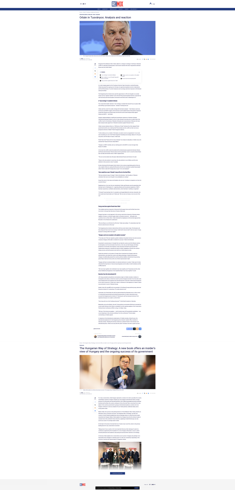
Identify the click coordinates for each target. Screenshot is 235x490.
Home (81, 12)
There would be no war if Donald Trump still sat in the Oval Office (109, 78)
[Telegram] (85, 3)
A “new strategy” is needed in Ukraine (108, 75)
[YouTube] (84, 3)
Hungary (90, 14)
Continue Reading (117, 473)
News (94, 14)
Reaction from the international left (129, 78)
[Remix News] (117, 4)
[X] (82, 3)
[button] (136, 488)
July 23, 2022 (123, 203)
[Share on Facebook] (142, 59)
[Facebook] (80, 3)
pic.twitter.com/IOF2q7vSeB (125, 200)
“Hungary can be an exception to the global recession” (130, 75)
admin (82, 58)
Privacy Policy (111, 487)
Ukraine (98, 14)
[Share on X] (144, 59)
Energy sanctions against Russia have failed (109, 80)
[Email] (146, 59)
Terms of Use (118, 487)
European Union (84, 14)
